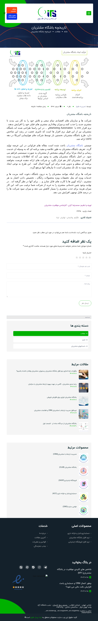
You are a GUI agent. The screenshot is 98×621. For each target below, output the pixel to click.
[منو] (47, 13)
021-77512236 (62, 611)
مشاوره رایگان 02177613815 (12, 16)
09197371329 (86, 613)
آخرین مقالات (40, 537)
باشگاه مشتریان (13, 10)
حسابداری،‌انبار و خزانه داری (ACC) (64, 493)
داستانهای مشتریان (78, 346)
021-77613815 (50, 611)
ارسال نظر (85, 303)
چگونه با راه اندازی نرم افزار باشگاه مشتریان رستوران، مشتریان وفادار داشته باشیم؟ (46, 371)
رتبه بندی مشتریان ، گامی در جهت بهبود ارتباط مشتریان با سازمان (52, 384)
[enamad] (18, 582)
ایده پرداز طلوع (36, 617)
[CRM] (45, 567)
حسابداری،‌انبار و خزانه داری (79, 533)
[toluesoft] (39, 567)
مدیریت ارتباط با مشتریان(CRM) (65, 454)
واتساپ (70, 217)
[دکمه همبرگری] (88, 13)
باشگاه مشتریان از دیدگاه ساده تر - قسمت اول (60, 423)
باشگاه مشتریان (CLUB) (68, 467)
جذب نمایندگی (40, 546)
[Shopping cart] (5, 13)
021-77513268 (74, 611)
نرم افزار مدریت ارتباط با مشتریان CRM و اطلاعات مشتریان (55, 410)
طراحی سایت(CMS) (70, 506)
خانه (66, 32)
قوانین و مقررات (39, 542)
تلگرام (76, 217)
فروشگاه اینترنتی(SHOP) (68, 480)
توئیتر (62, 217)
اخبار (83, 340)
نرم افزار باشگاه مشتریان (79, 537)
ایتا (57, 217)
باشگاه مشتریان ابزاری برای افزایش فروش (62, 397)
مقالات (57, 32)
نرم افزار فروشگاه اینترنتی (79, 542)
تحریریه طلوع (81, 106)
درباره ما (42, 533)
